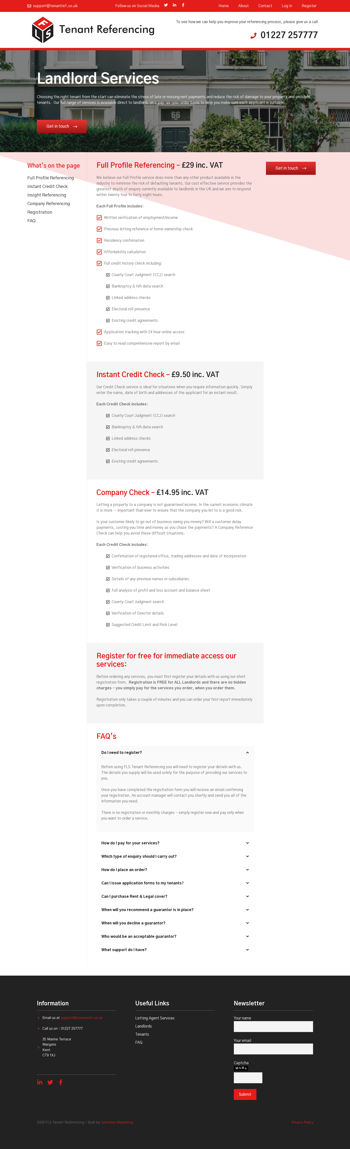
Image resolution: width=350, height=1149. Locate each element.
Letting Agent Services (155, 1018)
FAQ (138, 1042)
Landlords (143, 1026)
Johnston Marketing (117, 1122)
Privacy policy (302, 1122)
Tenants (142, 1034)
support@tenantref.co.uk (81, 1018)
